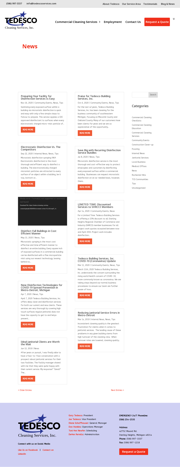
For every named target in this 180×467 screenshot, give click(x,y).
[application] (42, 211)
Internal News (41, 154)
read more (28, 130)
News (55, 103)
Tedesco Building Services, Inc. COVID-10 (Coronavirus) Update (97, 260)
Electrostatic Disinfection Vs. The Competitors (40, 148)
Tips (61, 103)
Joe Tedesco (75, 419)
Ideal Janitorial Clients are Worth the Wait (40, 343)
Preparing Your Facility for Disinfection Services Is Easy (38, 97)
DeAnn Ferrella (76, 434)
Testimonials (150, 4)
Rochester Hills (139, 175)
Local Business (139, 162)
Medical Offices (139, 166)
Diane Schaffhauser (78, 423)
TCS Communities (140, 179)
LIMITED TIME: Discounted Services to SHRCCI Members (95, 206)
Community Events (43, 103)
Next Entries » (117, 390)
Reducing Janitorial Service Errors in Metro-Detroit (99, 314)
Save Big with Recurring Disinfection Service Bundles (99, 151)
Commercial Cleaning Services (76, 22)
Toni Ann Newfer (77, 430)
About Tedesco (111, 4)
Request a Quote (157, 22)
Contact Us (133, 22)
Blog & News (168, 3)
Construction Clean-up (142, 145)
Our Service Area (131, 4)
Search (153, 95)
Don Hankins (75, 427)
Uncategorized (138, 188)
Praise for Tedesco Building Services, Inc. (94, 97)
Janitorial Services (140, 158)
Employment (113, 22)
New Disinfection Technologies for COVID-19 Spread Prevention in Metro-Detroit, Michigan (41, 287)
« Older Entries (25, 390)
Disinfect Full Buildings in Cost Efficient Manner (38, 232)
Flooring (136, 149)
